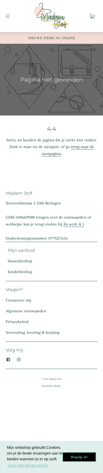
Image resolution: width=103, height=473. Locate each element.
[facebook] (8, 359)
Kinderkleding (20, 271)
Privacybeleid (17, 321)
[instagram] (18, 359)
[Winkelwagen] (92, 16)
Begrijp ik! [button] (79, 457)
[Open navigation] (11, 16)
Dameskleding (20, 260)
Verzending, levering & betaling (32, 332)
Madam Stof (55, 379)
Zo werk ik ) (73, 224)
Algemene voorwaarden (26, 310)
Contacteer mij (18, 300)
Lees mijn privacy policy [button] (28, 465)
